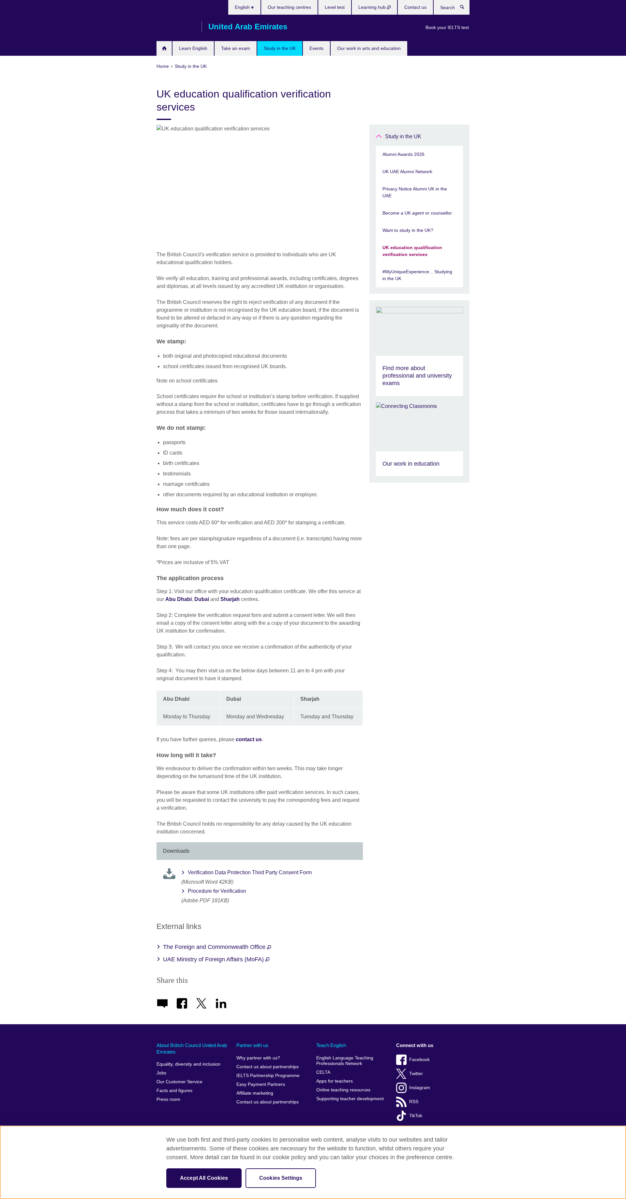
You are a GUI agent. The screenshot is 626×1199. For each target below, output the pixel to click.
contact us (249, 739)
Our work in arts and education (369, 48)
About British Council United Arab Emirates (191, 1048)
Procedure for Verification (217, 891)
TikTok (415, 1115)
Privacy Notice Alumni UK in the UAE (414, 192)
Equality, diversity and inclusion (188, 1064)
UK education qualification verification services (412, 251)
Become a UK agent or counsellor (417, 213)
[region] (313, 1162)
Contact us (415, 7)
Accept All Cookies (204, 1178)
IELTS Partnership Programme (268, 1075)
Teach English (331, 1045)
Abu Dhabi (178, 599)
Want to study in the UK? (407, 230)
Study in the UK (280, 48)
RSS (413, 1101)
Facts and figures (174, 1090)
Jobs (161, 1073)
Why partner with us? (258, 1058)
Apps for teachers (334, 1081)
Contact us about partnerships (267, 1066)
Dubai (201, 599)
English (243, 7)
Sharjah (230, 599)
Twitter (416, 1073)
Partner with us (252, 1045)
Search (465, 8)
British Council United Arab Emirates (175, 26)
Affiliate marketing (254, 1093)
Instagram (419, 1087)
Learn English (193, 48)
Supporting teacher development (350, 1098)
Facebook (419, 1059)
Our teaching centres (289, 7)
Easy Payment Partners (260, 1084)
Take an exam (235, 48)
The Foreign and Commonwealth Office (215, 947)
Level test (335, 7)
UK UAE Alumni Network (407, 171)
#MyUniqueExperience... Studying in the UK (417, 275)
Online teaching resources (343, 1089)
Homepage (164, 48)
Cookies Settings (281, 1178)
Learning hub (372, 7)
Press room (168, 1099)
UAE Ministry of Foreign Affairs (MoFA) (214, 959)
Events (316, 48)
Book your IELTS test (447, 27)
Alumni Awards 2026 (403, 154)
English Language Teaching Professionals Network (344, 1061)
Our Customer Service (179, 1081)
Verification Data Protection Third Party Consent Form (250, 872)
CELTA (323, 1072)
